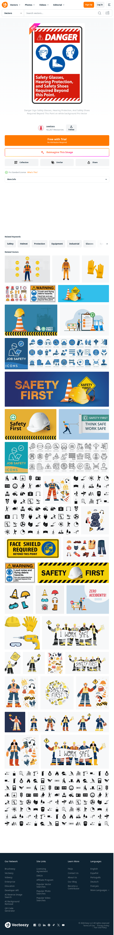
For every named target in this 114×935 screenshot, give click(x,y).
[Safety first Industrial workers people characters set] (68, 722)
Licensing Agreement (41, 870)
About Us (71, 877)
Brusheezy (10, 868)
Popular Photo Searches (43, 894)
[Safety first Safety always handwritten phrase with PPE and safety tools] (95, 520)
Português (93, 877)
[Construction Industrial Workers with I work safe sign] (75, 752)
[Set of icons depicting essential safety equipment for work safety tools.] (16, 293)
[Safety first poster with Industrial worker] (12, 663)
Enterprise (10, 881)
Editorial (57, 4)
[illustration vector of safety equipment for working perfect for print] (19, 599)
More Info (11, 179)
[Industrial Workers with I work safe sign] (75, 633)
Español (92, 873)
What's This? (32, 172)
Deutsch (92, 881)
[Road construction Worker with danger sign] (15, 722)
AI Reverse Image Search (12, 896)
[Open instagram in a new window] (39, 925)
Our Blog (71, 881)
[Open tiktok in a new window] (54, 925)
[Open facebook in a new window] (35, 925)
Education (10, 886)
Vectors (14, 4)
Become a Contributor (72, 887)
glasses (89, 243)
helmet (24, 243)
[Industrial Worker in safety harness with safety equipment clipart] (57, 490)
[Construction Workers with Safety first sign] (87, 663)
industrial (74, 243)
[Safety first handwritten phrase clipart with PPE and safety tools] (57, 692)
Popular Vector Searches (43, 888)
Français (92, 886)
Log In (100, 4)
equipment (57, 243)
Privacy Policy (101, 925)
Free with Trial (57, 140)
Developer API (12, 890)
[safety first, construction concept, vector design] (31, 320)
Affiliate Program (40, 881)
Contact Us (72, 873)
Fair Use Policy (98, 927)
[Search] (99, 13)
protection (39, 243)
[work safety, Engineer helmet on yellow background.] (73, 573)
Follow (71, 129)
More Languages (96, 890)
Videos (42, 4)
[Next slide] (102, 243)
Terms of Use (86, 925)
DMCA (39, 875)
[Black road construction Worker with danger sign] (34, 663)
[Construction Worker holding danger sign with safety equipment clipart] (92, 692)
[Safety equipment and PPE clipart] (55, 663)
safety (10, 243)
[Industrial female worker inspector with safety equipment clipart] (22, 752)
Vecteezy (9, 873)
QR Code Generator (10, 909)
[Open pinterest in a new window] (49, 925)
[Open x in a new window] (58, 925)
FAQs (69, 868)
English (92, 868)
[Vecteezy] (5, 5)
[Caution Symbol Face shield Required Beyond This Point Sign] (33, 548)
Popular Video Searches (43, 901)
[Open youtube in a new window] (63, 925)
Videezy (8, 877)
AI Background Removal (12, 902)
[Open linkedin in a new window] (44, 925)
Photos (28, 4)
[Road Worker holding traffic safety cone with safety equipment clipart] (21, 692)
